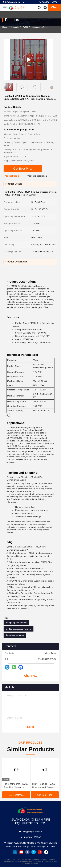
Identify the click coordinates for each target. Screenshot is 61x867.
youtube (21, 852)
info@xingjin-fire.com (15, 2)
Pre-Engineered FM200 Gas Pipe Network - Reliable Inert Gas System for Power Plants (16, 786)
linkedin (15, 852)
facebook (27, 852)
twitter (33, 852)
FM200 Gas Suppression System (36, 27)
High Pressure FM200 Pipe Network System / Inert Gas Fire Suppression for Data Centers (44, 786)
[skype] (7, 667)
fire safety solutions (15, 635)
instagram (40, 852)
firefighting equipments (16, 622)
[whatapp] (14, 667)
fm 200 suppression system (18, 629)
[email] (21, 667)
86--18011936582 (50, 2)
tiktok (46, 852)
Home (4, 27)
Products (15, 27)
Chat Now (30, 675)
